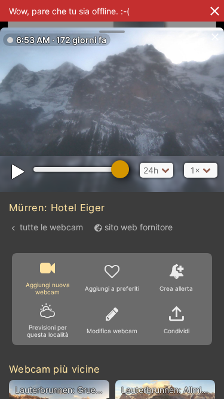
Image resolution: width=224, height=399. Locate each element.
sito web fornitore (139, 227)
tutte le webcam (51, 227)
